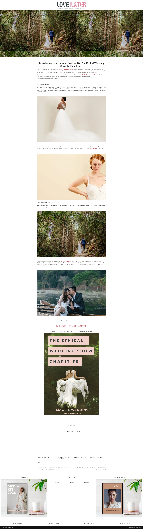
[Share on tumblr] (43, 462)
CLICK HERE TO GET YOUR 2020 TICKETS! (71, 326)
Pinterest (125, 523)
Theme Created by (135, 527)
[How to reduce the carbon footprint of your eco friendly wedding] (45, 444)
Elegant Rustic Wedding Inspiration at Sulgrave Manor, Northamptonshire (52, 467)
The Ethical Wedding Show (66, 69)
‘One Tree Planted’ (93, 74)
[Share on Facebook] (41, 462)
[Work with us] (24, 517)
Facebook (89, 523)
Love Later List (6, 2)
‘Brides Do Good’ (83, 74)
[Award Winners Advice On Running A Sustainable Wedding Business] (80, 444)
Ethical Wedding (93, 148)
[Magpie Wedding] (71, 5)
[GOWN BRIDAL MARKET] (119, 517)
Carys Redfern (61, 60)
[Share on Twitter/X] (42, 462)
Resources (23, 2)
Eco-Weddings (82, 60)
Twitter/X (17, 523)
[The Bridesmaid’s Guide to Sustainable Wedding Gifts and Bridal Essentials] (97, 444)
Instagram (53, 523)
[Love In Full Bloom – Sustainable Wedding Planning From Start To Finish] (63, 444)
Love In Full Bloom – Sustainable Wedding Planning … (62, 457)
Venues (16, 2)
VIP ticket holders (65, 261)
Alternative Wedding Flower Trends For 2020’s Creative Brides (91, 467)
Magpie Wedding (9, 527)
